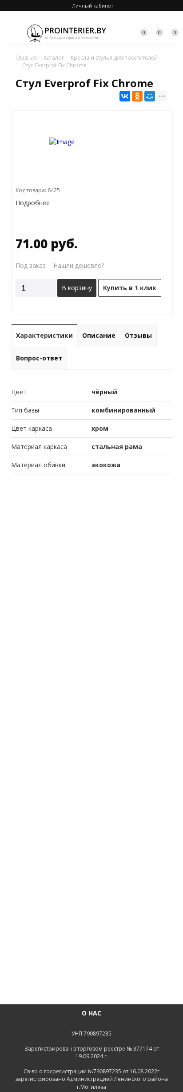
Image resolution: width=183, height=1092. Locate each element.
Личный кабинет (92, 5)
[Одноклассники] (137, 96)
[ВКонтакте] (124, 96)
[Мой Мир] (149, 96)
